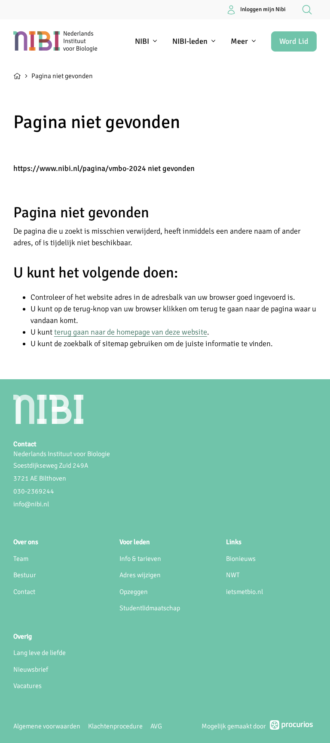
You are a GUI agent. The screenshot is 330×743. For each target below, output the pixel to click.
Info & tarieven (140, 558)
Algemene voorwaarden (46, 726)
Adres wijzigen (140, 575)
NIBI (142, 41)
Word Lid (294, 41)
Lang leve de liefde (39, 653)
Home (17, 75)
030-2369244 (33, 491)
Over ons (25, 542)
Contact (24, 592)
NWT (233, 575)
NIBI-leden (190, 41)
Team (20, 558)
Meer (239, 41)
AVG (156, 726)
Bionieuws (241, 558)
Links (233, 542)
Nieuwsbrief (30, 669)
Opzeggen (133, 592)
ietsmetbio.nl (244, 592)
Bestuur (24, 575)
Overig (22, 636)
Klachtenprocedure (115, 726)
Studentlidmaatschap (149, 608)
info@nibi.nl (31, 504)
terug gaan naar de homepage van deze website (130, 332)
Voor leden (134, 542)
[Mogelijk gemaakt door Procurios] (291, 726)
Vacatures (27, 686)
